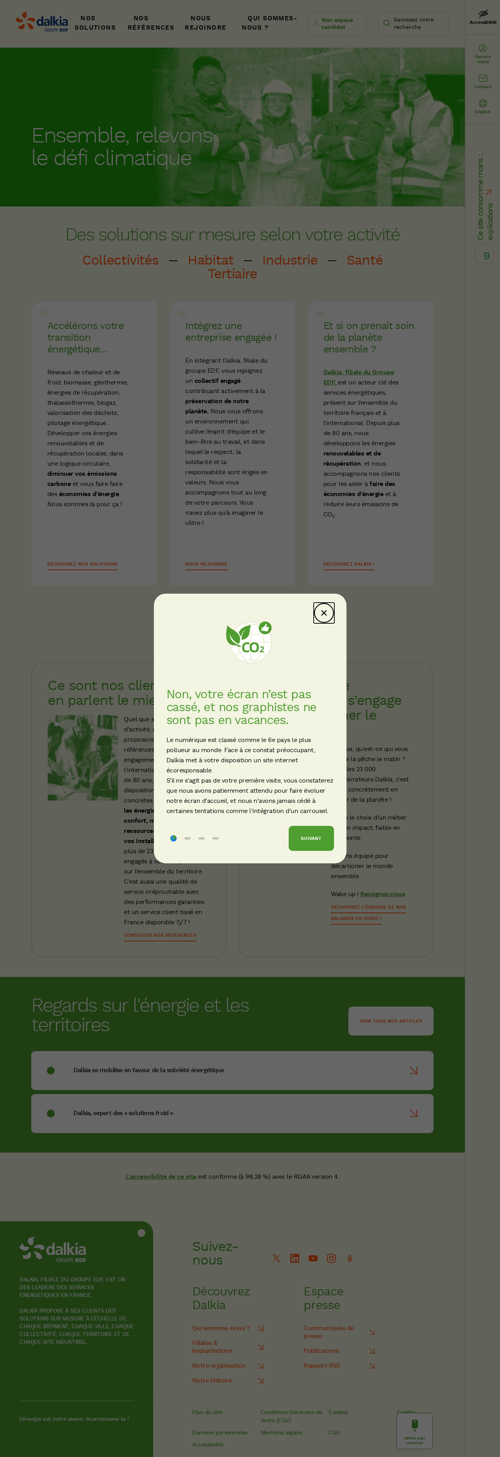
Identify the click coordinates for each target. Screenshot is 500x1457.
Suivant (311, 838)
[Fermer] (324, 613)
